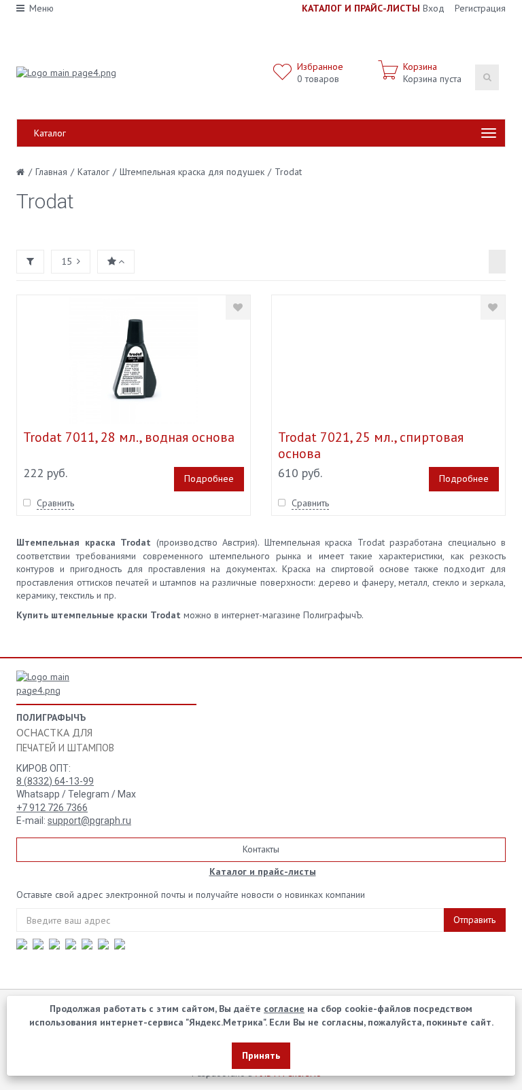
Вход (434, 8)
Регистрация (480, 8)
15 (66, 261)
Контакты (261, 849)
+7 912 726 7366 (52, 807)
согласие (284, 1008)
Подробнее (209, 478)
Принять (261, 1055)
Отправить (474, 920)
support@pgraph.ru (89, 820)
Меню (41, 8)
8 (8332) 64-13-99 (55, 781)
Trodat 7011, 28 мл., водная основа (128, 437)
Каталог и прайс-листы (262, 871)
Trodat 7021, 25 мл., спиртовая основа (371, 445)
